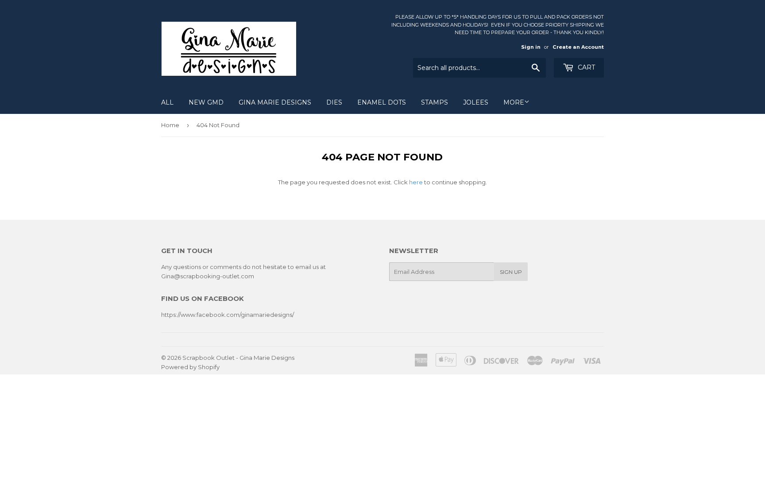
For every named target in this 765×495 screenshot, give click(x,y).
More (513, 102)
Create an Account (578, 47)
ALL (167, 102)
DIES (334, 102)
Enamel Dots (381, 102)
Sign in (531, 47)
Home (170, 125)
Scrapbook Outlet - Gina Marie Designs (238, 357)
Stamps (434, 102)
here (416, 182)
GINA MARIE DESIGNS (275, 102)
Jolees (475, 102)
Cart (585, 67)
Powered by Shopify (190, 366)
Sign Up (511, 272)
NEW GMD (206, 102)
